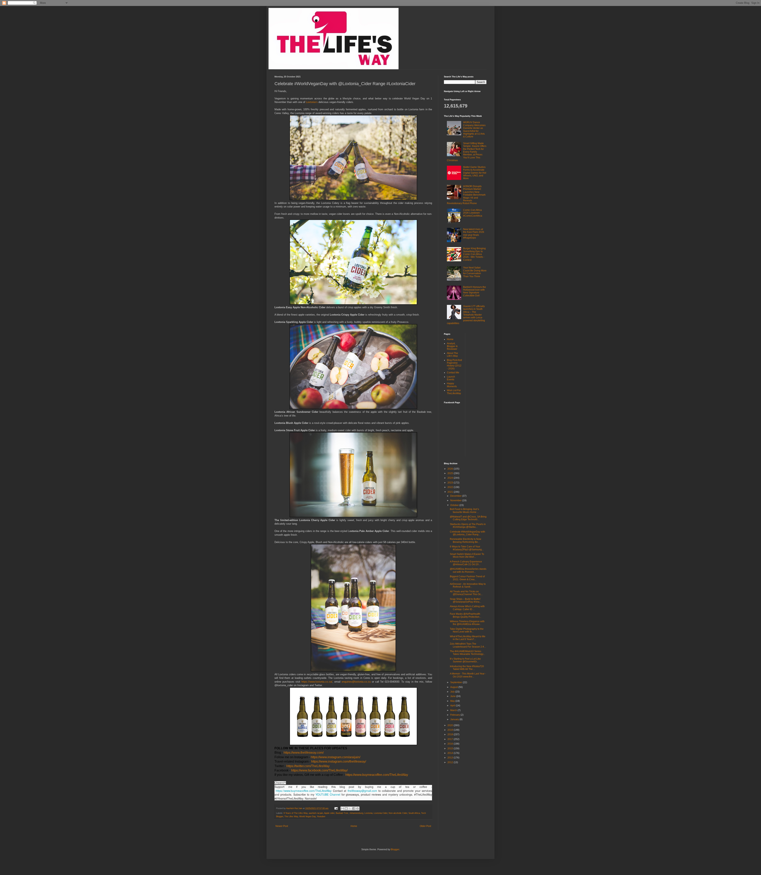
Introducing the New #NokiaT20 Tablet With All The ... (467, 668)
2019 (450, 730)
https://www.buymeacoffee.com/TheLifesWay (376, 774)
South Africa (414, 813)
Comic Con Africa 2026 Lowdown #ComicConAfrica (472, 213)
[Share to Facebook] (354, 808)
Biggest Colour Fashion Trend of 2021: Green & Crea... (467, 578)
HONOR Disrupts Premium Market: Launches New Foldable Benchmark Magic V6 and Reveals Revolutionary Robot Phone (466, 195)
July (452, 691)
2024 (450, 477)
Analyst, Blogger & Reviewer (452, 346)
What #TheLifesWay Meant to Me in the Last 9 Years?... (467, 638)
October (454, 505)
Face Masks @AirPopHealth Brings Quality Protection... (465, 615)
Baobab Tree (342, 813)
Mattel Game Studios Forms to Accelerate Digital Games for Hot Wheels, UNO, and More (474, 173)
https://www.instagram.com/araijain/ (335, 757)
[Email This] (342, 808)
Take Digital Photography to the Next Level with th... (467, 630)
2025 (450, 473)
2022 (450, 487)
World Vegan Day (307, 816)
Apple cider (329, 813)
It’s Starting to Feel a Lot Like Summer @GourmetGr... (465, 660)
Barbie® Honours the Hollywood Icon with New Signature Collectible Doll (474, 291)
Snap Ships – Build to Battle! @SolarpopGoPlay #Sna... (465, 600)
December (456, 496)
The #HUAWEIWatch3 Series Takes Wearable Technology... (467, 652)
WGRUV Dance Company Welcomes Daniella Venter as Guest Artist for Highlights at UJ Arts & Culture (474, 129)
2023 (450, 482)
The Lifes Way (291, 816)
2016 (450, 743)
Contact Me (453, 372)
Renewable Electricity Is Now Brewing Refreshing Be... (465, 540)
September (456, 682)
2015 (450, 748)
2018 (450, 734)
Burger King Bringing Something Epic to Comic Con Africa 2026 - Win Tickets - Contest (474, 254)
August (454, 687)
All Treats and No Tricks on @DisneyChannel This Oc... (466, 593)
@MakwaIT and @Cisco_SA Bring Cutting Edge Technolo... (468, 518)
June (453, 696)
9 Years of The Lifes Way (296, 813)
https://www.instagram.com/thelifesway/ (338, 761)
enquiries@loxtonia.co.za (356, 681)
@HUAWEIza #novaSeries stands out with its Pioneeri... (468, 570)
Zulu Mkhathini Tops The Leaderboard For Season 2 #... (468, 645)
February (455, 714)
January (455, 719)
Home (354, 826)
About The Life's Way (452, 354)
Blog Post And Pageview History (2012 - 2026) (454, 364)
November (456, 500)
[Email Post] (335, 808)
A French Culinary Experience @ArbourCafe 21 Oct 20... (466, 563)
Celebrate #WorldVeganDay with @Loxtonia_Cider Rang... (467, 533)
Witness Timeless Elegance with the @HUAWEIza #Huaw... (467, 623)
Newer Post (281, 826)
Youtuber (321, 816)
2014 (450, 753)
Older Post (425, 826)
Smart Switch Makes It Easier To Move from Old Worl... (467, 555)
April (453, 705)
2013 (450, 757)
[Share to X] (350, 808)
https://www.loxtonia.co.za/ (316, 681)
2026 (450, 468)
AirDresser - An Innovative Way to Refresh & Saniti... (468, 585)
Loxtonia (368, 813)
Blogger (395, 849)
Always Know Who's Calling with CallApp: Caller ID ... (467, 608)
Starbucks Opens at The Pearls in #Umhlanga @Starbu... (468, 525)
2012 (450, 762)
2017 (450, 739)
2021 (450, 492)
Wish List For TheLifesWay (454, 392)
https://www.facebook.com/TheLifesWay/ (319, 770)
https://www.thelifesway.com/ (304, 752)
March (454, 710)
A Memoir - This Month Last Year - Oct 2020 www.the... (468, 675)
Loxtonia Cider (380, 813)
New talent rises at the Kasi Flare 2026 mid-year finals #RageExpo (473, 233)
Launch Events (451, 378)
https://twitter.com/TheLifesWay (308, 766)
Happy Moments (452, 385)
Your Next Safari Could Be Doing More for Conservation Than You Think (475, 272)
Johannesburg (356, 813)
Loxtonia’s (312, 102)
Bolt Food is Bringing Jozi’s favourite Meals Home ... (464, 510)
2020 (450, 725)
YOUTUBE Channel (327, 794)
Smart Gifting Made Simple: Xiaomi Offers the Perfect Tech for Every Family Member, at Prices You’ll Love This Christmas (466, 152)
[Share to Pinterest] (357, 808)
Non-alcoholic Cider (398, 813)
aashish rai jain (316, 813)
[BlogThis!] (346, 808)
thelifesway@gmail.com (362, 791)
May (452, 701)
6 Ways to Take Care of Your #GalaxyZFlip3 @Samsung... (467, 548)
